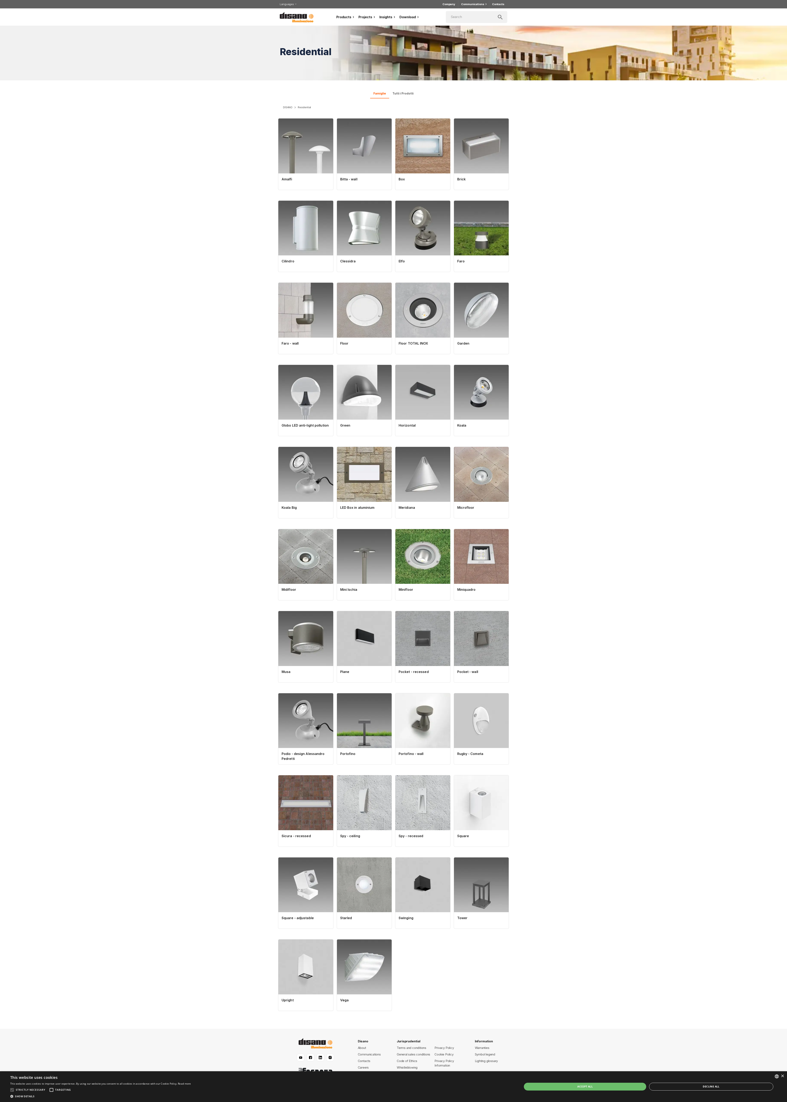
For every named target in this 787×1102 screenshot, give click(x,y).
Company (448, 4)
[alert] (393, 1086)
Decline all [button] (711, 1086)
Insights (385, 17)
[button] (100, 1096)
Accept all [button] (585, 1086)
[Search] (476, 17)
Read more (184, 1083)
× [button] (782, 1076)
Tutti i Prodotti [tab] (403, 93)
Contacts (498, 4)
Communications (472, 4)
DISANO (287, 107)
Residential (304, 107)
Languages (287, 4)
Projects (365, 17)
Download (407, 17)
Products (343, 17)
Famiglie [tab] (379, 93)
